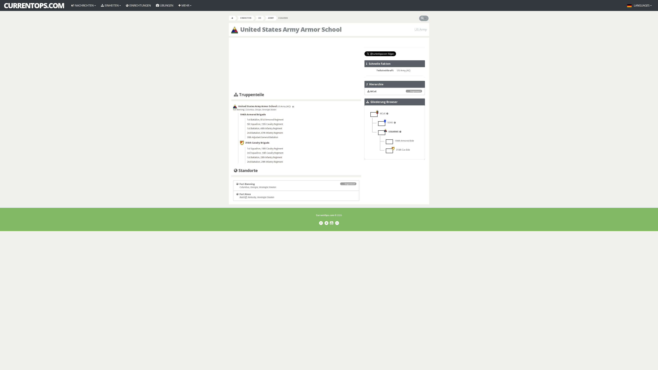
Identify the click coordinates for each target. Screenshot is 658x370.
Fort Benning (239, 109)
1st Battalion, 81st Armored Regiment (265, 119)
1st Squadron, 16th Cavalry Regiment (265, 148)
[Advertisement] (296, 65)
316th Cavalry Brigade (257, 142)
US (259, 18)
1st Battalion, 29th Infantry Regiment (264, 157)
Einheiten (111, 5)
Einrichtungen (140, 5)
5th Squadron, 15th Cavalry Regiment (265, 124)
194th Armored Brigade (253, 114)
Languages (641, 5)
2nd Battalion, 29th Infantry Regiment (265, 161)
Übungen (166, 5)
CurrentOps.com (34, 5)
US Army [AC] (284, 106)
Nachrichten (84, 5)
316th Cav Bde (402, 149)
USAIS (389, 122)
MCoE (382, 113)
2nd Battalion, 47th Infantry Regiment (265, 132)
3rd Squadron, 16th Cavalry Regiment (265, 152)
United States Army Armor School (257, 106)
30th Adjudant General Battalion (262, 137)
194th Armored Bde (403, 140)
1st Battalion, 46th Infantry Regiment (264, 128)
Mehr (185, 5)
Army (271, 18)
